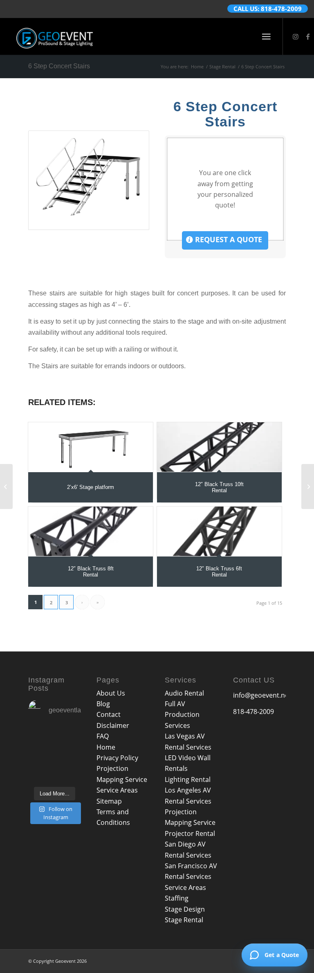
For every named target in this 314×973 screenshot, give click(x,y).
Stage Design (185, 909)
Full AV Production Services (182, 714)
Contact (108, 714)
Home (105, 747)
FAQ (102, 736)
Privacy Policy (117, 757)
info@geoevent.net (262, 695)
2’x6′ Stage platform (90, 487)
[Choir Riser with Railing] (307, 486)
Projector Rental (190, 833)
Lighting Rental (188, 779)
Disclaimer (112, 725)
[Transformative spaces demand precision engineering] (69, 755)
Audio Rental (184, 693)
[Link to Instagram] (295, 36)
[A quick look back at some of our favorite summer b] (69, 737)
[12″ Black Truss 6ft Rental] (219, 531)
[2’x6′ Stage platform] (90, 447)
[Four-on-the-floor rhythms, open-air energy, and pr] (40, 755)
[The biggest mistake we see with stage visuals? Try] (40, 773)
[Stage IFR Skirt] (6, 486)
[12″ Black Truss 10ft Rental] (219, 447)
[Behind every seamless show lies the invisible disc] (69, 773)
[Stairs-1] (88, 180)
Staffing (176, 898)
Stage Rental (184, 919)
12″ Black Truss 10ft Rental (219, 487)
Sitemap (109, 801)
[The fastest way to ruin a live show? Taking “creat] (40, 737)
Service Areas (117, 790)
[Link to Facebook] (308, 36)
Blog (103, 703)
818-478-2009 (253, 711)
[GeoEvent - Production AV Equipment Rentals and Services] (54, 36)
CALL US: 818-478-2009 (267, 9)
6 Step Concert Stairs (59, 66)
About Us (110, 693)
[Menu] (266, 36)
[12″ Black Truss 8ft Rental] (90, 531)
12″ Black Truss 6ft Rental (219, 571)
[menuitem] (266, 36)
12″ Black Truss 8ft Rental (91, 571)
